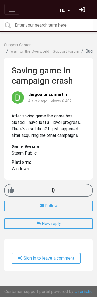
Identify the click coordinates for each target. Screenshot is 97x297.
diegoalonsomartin (47, 94)
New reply (51, 223)
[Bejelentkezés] (83, 10)
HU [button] (63, 10)
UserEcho (84, 291)
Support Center (17, 45)
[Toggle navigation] (11, 9)
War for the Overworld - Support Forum (44, 51)
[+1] (11, 190)
